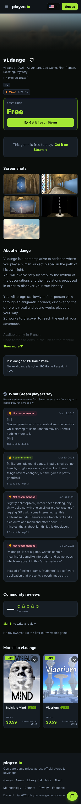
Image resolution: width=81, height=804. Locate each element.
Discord (8, 795)
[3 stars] (28, 606)
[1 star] (19, 606)
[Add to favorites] (32, 60)
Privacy (44, 787)
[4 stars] (33, 606)
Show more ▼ (13, 346)
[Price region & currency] (53, 6)
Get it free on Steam (43, 122)
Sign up (69, 6)
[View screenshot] (21, 184)
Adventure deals (16, 77)
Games (8, 780)
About (58, 780)
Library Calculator (39, 780)
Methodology (12, 787)
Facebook (59, 787)
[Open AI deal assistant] (72, 796)
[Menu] (6, 7)
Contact (30, 787)
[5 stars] (37, 606)
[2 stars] (23, 606)
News (20, 780)
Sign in (7, 623)
